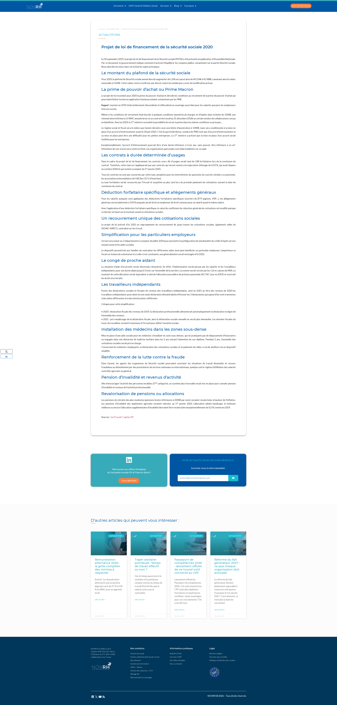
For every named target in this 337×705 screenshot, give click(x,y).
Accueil (102, 29)
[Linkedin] (93, 697)
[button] (301, 6)
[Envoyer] (233, 478)
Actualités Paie (113, 29)
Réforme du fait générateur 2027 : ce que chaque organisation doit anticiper (227, 566)
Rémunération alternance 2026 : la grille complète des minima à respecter (107, 566)
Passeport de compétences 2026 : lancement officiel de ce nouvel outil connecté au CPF (188, 566)
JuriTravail (116, 417)
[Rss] (104, 697)
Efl (132, 417)
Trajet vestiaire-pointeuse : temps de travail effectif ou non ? (148, 564)
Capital (126, 417)
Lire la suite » (100, 600)
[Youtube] (100, 697)
